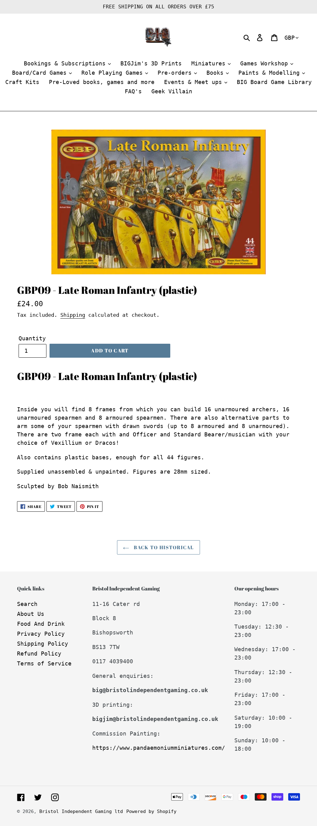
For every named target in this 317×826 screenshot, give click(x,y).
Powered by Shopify (151, 811)
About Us (30, 614)
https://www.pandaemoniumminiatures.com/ (158, 747)
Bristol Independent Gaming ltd (81, 811)
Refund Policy (39, 653)
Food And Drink (41, 624)
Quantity (32, 338)
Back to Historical (163, 547)
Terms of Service (44, 663)
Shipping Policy (42, 643)
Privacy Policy (41, 633)
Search (27, 604)
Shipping (72, 315)
